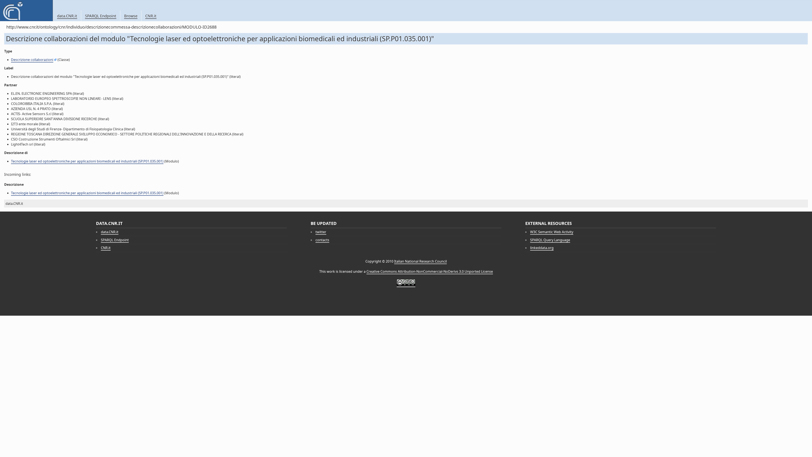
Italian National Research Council (420, 261)
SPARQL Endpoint (100, 15)
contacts (322, 240)
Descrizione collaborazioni (32, 59)
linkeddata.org (542, 247)
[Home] (26, 10)
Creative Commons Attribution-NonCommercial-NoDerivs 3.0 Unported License (429, 271)
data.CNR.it (67, 15)
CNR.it (150, 15)
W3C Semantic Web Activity (551, 232)
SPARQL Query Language (550, 240)
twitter (320, 232)
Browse (130, 15)
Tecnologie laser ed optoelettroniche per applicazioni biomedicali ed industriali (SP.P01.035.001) (87, 161)
